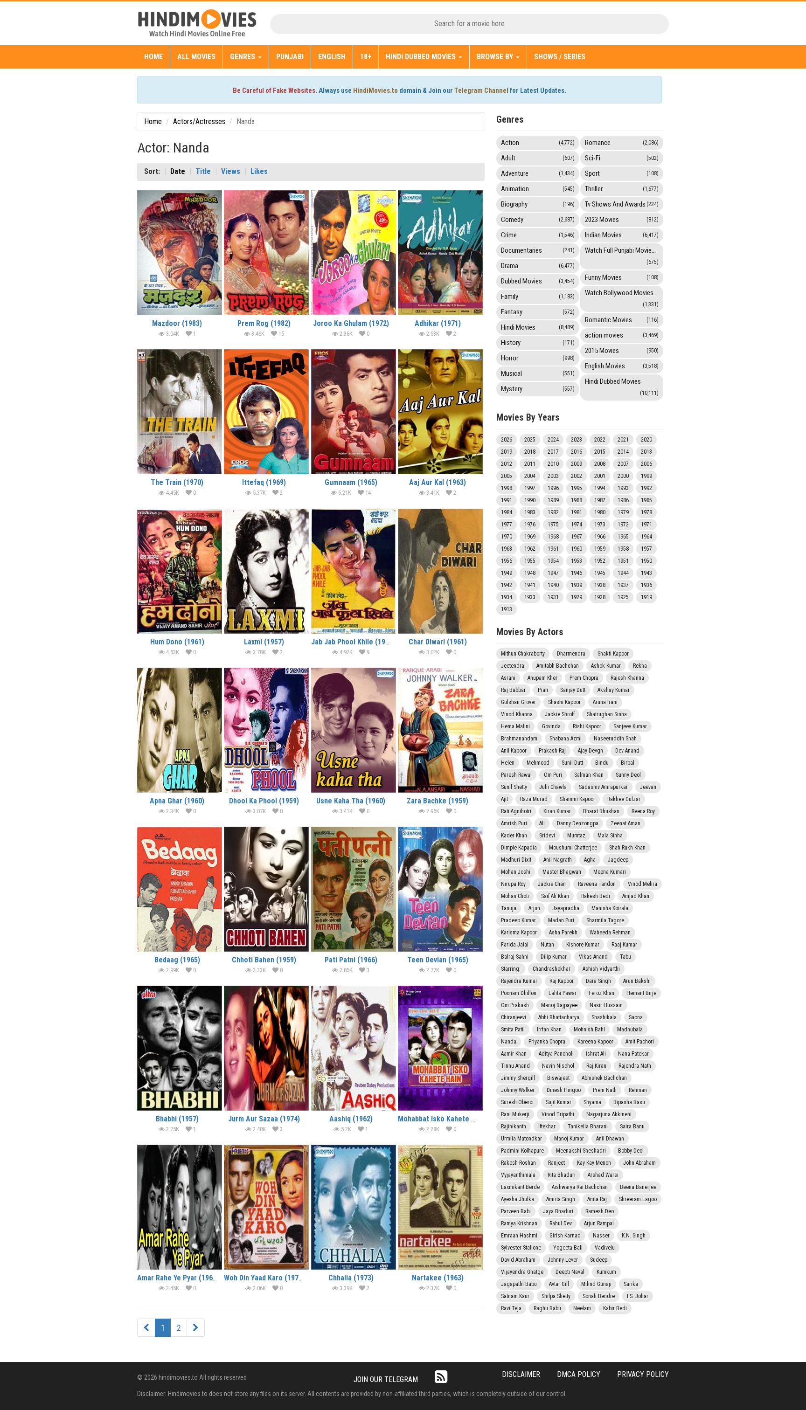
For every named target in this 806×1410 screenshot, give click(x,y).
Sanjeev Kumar (630, 726)
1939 (576, 585)
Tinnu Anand (515, 1066)
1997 (529, 488)
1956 (506, 561)
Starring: (511, 969)
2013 (646, 452)
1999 (646, 476)
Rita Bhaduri (562, 1175)
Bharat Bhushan (601, 811)
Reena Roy (643, 811)
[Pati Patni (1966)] (353, 889)
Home (153, 56)
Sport (622, 173)
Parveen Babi (516, 1211)
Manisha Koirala (609, 908)
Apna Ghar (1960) (177, 800)
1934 (506, 597)
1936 (646, 585)
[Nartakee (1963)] (440, 1207)
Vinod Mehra (642, 884)
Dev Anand (627, 750)
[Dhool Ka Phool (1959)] (266, 730)
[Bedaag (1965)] (179, 889)
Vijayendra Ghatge (522, 1272)
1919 (646, 597)
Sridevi (547, 835)
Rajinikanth (513, 1126)
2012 (506, 464)
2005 (506, 476)
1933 (529, 597)
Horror (538, 358)
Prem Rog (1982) (264, 323)
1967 (576, 536)
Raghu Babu (547, 1308)
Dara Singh (598, 981)
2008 (599, 464)
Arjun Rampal (599, 1223)
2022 (599, 439)
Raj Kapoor (561, 981)
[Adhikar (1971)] (440, 252)
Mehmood (538, 763)
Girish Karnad (565, 1235)
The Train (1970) (177, 482)
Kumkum (606, 1272)
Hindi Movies (538, 327)
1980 (599, 512)
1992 (646, 488)
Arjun (534, 908)
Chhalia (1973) (351, 1277)
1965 (623, 536)
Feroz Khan (601, 993)
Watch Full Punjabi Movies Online (624, 255)
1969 (529, 536)
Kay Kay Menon (594, 1163)
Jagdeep (618, 860)
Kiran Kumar (557, 811)
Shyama (592, 1102)
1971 (646, 524)
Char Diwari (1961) (438, 641)
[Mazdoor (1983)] (179, 252)
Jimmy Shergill (518, 1078)
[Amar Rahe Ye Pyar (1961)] (179, 1207)
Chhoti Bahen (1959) (264, 959)
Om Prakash (515, 1005)
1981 (576, 512)
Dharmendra (571, 653)
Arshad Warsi (603, 1175)
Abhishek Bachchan (604, 1078)
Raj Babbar (513, 690)
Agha (590, 860)
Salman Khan (589, 775)
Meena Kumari (609, 872)
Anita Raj (597, 1199)
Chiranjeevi (513, 1017)
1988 (576, 500)
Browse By (496, 56)
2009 (576, 464)
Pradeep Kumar (518, 920)
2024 (553, 439)
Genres (243, 56)
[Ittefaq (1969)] (266, 411)
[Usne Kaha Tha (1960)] (353, 730)
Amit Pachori (639, 1041)
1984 (506, 512)
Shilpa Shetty (556, 1296)
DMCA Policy (578, 1374)
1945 (599, 573)
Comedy (538, 219)
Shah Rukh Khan (627, 847)
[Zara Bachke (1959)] (440, 730)
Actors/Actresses (199, 121)
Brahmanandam (519, 738)
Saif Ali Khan (555, 896)
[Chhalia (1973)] (353, 1207)
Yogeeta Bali (568, 1247)
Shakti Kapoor (613, 653)
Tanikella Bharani (588, 1126)
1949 (506, 573)
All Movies (196, 56)
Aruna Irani (605, 702)
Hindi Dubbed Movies (422, 56)
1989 (553, 500)
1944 (623, 573)
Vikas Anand (593, 957)
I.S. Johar (637, 1296)
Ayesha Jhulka (517, 1199)
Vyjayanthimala (518, 1175)
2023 (576, 439)
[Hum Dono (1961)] (179, 571)
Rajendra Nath (634, 1066)
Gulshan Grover (518, 702)
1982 (553, 512)
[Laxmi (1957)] (266, 571)
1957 (646, 549)
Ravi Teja (511, 1308)
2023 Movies (622, 219)
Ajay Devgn (590, 750)
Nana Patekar (633, 1054)
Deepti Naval (570, 1272)
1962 (529, 549)
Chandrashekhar (551, 969)
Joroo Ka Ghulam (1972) (351, 323)
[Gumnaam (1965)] (353, 411)
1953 (576, 561)
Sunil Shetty (514, 787)
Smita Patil (513, 1029)
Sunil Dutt (572, 763)
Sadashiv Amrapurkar (603, 787)
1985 (646, 500)
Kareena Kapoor (595, 1041)
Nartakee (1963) (438, 1277)
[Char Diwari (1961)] (440, 571)
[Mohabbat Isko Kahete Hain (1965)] (440, 1048)
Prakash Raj (552, 750)
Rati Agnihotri (516, 811)
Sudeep (598, 1260)
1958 (623, 549)
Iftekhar (547, 1126)
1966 (599, 536)
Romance (622, 142)
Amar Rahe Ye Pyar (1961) (178, 1277)
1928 (599, 597)
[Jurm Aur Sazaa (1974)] (266, 1048)
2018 (529, 452)
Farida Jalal (514, 944)
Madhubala (630, 1029)
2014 (623, 452)
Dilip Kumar (554, 957)
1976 (529, 524)
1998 (506, 488)
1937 (623, 585)
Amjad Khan (635, 896)
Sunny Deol (628, 775)
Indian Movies (622, 235)
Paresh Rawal (516, 775)
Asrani (508, 678)
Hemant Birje (641, 993)
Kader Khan (514, 835)
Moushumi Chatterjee (573, 847)
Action (538, 142)
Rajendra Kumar (519, 981)
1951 (623, 561)
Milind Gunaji (596, 1284)
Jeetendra (512, 666)
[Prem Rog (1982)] (266, 252)
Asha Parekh (563, 932)
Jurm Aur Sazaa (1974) (264, 1118)
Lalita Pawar (563, 993)
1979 (623, 512)
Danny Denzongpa (577, 823)
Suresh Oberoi (517, 1102)
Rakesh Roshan (518, 1163)
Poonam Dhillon (518, 993)
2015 (599, 452)
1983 (529, 512)
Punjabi (290, 56)
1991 (506, 500)
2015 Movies (622, 350)
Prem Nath (605, 1090)
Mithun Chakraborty (523, 653)
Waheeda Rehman (610, 932)
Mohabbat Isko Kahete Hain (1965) (452, 1118)
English (332, 56)
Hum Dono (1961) (177, 641)
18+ (365, 56)
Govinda (551, 726)
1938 (599, 585)
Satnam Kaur (515, 1296)
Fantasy (538, 312)
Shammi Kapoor (577, 799)
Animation (538, 189)
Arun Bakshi (637, 981)
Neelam (582, 1308)
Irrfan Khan (549, 1029)
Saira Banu (632, 1126)
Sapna (636, 1017)
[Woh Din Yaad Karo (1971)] (266, 1207)
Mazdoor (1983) (177, 323)
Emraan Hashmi (519, 1235)
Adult (538, 158)
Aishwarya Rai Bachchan (580, 1187)
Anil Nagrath (557, 860)
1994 (599, 488)
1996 (553, 488)
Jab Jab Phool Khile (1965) (353, 641)
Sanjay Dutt (572, 690)
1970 (506, 536)
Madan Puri (561, 920)
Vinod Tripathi (558, 1114)
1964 (646, 536)
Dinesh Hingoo (564, 1090)
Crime (538, 235)
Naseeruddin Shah (615, 738)
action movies (622, 335)
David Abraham (518, 1260)
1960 (576, 549)
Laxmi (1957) (264, 641)
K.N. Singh (634, 1235)
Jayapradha (565, 908)
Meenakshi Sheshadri (581, 1150)
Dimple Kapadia (519, 847)
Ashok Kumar (606, 666)
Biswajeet (558, 1078)
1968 (553, 536)
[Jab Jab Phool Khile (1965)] (353, 571)
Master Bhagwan (561, 872)
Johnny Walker (518, 1090)
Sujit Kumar (558, 1102)
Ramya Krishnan (519, 1223)
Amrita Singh (560, 1199)
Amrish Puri (514, 823)
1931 (553, 597)
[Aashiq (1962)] (353, 1048)
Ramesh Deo (599, 1211)
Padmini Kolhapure (522, 1150)
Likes (259, 171)
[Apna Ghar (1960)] (179, 730)
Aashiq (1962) (351, 1118)
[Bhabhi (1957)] (179, 1048)
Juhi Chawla (553, 787)
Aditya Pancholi (556, 1054)
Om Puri (553, 775)
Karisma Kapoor (519, 932)
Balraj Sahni (514, 957)
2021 (623, 439)
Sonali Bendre (599, 1296)
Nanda (508, 1041)
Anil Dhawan (610, 1138)
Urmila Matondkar (521, 1138)
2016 (576, 452)
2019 (506, 452)
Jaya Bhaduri (558, 1211)
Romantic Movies (622, 320)
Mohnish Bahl (589, 1029)
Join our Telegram (386, 1379)
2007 (623, 464)
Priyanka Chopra (546, 1041)
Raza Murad (534, 799)
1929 (576, 597)
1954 (553, 561)
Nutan (547, 944)
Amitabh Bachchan (557, 666)
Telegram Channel (481, 90)
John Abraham (639, 1163)
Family (538, 296)
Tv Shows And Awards (622, 204)
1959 (599, 549)
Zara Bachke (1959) (437, 800)
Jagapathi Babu (519, 1284)
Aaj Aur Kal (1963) (437, 482)
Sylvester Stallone (521, 1247)
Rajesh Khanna (627, 678)
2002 (576, 476)
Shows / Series (559, 56)
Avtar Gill (559, 1284)
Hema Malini (515, 726)
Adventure (538, 173)
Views (230, 171)
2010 (553, 464)
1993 (623, 488)
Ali (542, 823)
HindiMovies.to (375, 90)
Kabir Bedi (615, 1308)
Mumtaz (576, 835)
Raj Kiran (596, 1066)
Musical (538, 373)
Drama (538, 266)
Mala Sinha (610, 835)
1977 (506, 524)
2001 (599, 476)
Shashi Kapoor (564, 702)
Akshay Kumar (614, 690)
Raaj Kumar (624, 944)
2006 (646, 464)
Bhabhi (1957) (177, 1118)
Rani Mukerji (515, 1114)
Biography (538, 204)
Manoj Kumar (569, 1138)
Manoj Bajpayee (559, 1005)
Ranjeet (556, 1163)
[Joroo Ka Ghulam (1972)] (353, 252)
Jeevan (648, 787)
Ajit (504, 799)
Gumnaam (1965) (351, 482)
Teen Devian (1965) (437, 959)
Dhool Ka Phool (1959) (264, 800)
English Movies (622, 366)
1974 (576, 524)
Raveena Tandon (597, 884)
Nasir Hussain (606, 1005)
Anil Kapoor (514, 750)
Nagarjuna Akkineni (609, 1114)
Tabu (625, 957)
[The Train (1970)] (179, 411)
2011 (529, 464)
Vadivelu (605, 1247)
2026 (506, 439)
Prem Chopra (584, 678)
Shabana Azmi (565, 738)
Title (203, 171)
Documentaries (538, 250)
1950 (646, 561)
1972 (623, 524)
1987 (599, 500)
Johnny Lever (563, 1260)
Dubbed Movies (538, 281)
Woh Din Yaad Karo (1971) (264, 1277)
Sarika (631, 1284)
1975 (553, 524)
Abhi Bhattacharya (558, 1017)
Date (177, 171)
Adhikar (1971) (438, 323)
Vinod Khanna (517, 714)
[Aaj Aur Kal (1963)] (440, 411)
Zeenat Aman (625, 823)
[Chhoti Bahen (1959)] (266, 889)
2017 (553, 452)
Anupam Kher (542, 678)
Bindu (602, 763)
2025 (529, 439)
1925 (623, 597)
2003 (553, 476)
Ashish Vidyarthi (601, 969)
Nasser (601, 1235)
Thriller (622, 189)
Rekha (640, 666)
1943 (646, 573)
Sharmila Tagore (605, 920)
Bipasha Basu (629, 1102)
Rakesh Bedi (595, 896)
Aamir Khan (514, 1054)
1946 (576, 573)
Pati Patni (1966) (351, 959)
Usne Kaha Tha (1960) (350, 800)
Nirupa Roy (513, 884)
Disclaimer (521, 1374)
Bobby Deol (631, 1150)
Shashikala (604, 1017)
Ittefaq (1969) (264, 482)
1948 (529, 573)
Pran (543, 690)
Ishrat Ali (596, 1054)
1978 (646, 512)
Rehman (638, 1090)
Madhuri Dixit (516, 860)
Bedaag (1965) (177, 959)
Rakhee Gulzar (623, 799)
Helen (507, 763)
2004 (529, 476)
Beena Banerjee (638, 1187)
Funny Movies (622, 277)
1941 (529, 585)
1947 (553, 573)
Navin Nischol (558, 1066)
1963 (506, 549)
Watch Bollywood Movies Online (624, 298)
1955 (529, 561)
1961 (553, 549)
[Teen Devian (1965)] (440, 889)
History (538, 343)
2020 (646, 439)
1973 (599, 524)
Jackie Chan (552, 884)
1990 (529, 500)
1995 (576, 488)
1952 (599, 561)
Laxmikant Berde (520, 1187)
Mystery (538, 389)
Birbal (627, 763)
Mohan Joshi (515, 872)
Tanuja (508, 908)
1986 (623, 500)
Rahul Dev (560, 1223)
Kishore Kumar (582, 944)
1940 (553, 585)
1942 (506, 585)
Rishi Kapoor (587, 726)
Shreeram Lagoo (638, 1199)
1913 (506, 609)
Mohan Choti (515, 896)
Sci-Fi (622, 158)
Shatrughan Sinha (607, 714)
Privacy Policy (643, 1374)
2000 (623, 476)
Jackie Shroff (560, 714)
